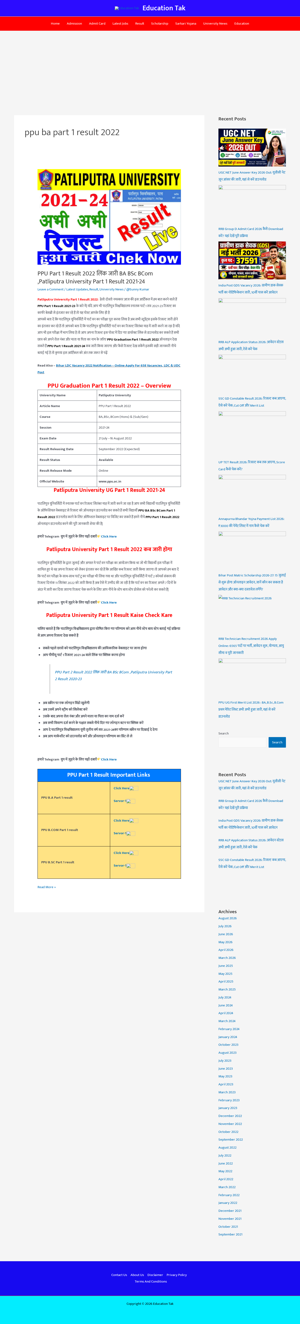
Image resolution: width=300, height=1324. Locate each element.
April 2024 (225, 1013)
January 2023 (227, 1108)
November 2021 (229, 1219)
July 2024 (224, 997)
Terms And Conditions (151, 1281)
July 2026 (225, 926)
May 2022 (225, 1171)
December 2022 (230, 1116)
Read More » (47, 887)
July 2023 (224, 1061)
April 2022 (225, 1179)
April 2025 (225, 981)
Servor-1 (120, 801)
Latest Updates (77, 289)
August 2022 (227, 1147)
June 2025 (225, 966)
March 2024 (227, 1021)
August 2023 (227, 1053)
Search (223, 733)
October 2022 (228, 1132)
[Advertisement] (150, 66)
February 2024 (229, 1029)
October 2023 (228, 1045)
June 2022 (225, 1163)
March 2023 (227, 1092)
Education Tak (163, 8)
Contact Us (119, 1275)
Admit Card (97, 23)
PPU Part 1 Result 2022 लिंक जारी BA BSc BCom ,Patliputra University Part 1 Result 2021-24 (95, 278)
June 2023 (225, 1069)
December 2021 (229, 1211)
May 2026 (225, 942)
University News (215, 23)
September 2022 (230, 1139)
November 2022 (230, 1124)
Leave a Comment (51, 289)
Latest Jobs (120, 23)
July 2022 (224, 1155)
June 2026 (225, 934)
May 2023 (225, 1076)
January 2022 (227, 1203)
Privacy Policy (177, 1275)
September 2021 (230, 1234)
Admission (74, 23)
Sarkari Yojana (185, 23)
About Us (137, 1275)
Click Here (121, 853)
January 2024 (227, 1037)
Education (241, 23)
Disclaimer (155, 1275)
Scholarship (159, 23)
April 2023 (225, 1084)
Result (139, 23)
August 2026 (227, 918)
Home (55, 23)
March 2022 (227, 1187)
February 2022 (229, 1195)
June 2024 (225, 1005)
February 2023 (229, 1100)
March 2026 (227, 958)
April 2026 (225, 950)
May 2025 (225, 974)
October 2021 (228, 1227)
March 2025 (227, 989)
